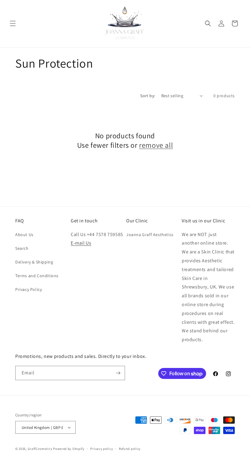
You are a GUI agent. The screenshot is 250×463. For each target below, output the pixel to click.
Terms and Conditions (37, 275)
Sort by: (147, 95)
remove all (156, 145)
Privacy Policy (28, 289)
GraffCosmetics (40, 449)
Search (22, 248)
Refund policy (130, 449)
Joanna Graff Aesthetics (149, 234)
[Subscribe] (118, 373)
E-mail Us (81, 243)
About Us (24, 234)
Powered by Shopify (68, 449)
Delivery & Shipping (34, 262)
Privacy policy (101, 449)
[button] (13, 23)
